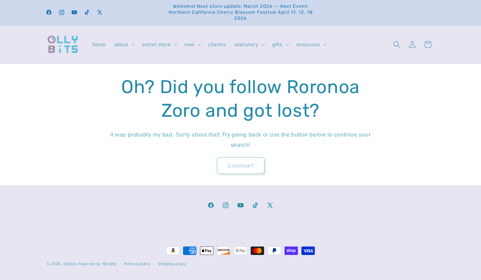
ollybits (70, 264)
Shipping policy (172, 263)
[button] (124, 44)
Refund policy (137, 263)
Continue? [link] (240, 165)
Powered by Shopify (97, 264)
